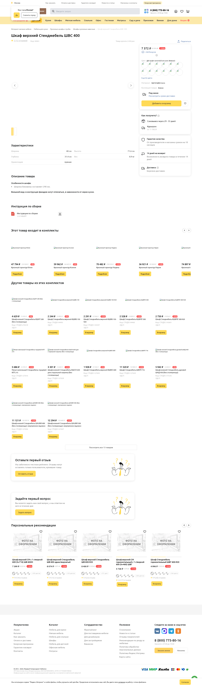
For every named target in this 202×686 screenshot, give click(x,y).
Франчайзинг (90, 629)
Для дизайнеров (91, 636)
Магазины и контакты (129, 3)
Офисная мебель (57, 647)
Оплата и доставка (68, 3)
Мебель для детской (58, 644)
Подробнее (17, 274)
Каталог (17, 633)
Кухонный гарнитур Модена (107, 267)
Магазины (181, 650)
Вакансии (88, 644)
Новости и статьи (108, 3)
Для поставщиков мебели (96, 633)
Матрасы (53, 651)
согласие (121, 682)
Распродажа (19, 20)
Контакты (18, 651)
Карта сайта (124, 656)
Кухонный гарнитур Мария (150, 267)
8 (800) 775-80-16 (159, 10)
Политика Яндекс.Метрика (131, 653)
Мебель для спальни (59, 636)
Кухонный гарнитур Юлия (21, 267)
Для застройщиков (93, 640)
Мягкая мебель (56, 633)
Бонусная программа (153, 3)
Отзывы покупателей (129, 636)
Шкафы (52, 640)
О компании (125, 629)
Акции (183, 20)
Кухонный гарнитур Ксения (65, 267)
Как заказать (50, 3)
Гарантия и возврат (88, 3)
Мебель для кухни (57, 629)
